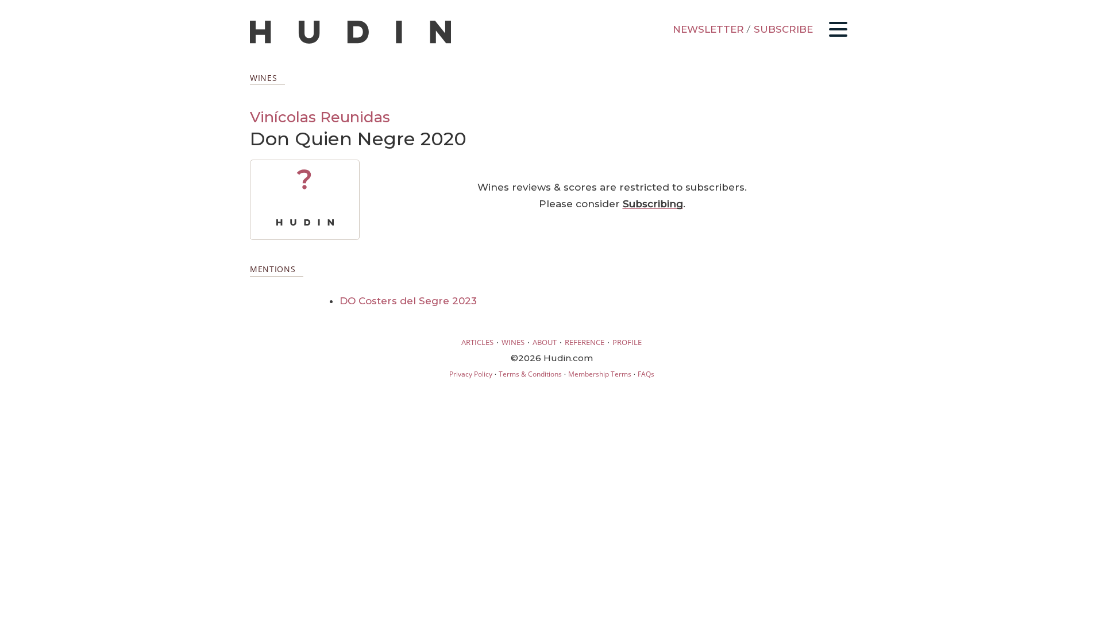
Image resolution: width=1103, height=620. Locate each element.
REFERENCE (584, 342)
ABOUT (545, 342)
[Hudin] (350, 41)
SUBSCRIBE (783, 29)
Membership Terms (599, 374)
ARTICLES (477, 342)
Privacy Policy (470, 374)
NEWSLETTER (708, 29)
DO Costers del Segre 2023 (408, 301)
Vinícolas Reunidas (320, 117)
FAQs (646, 374)
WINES (513, 342)
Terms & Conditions (530, 374)
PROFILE (627, 342)
